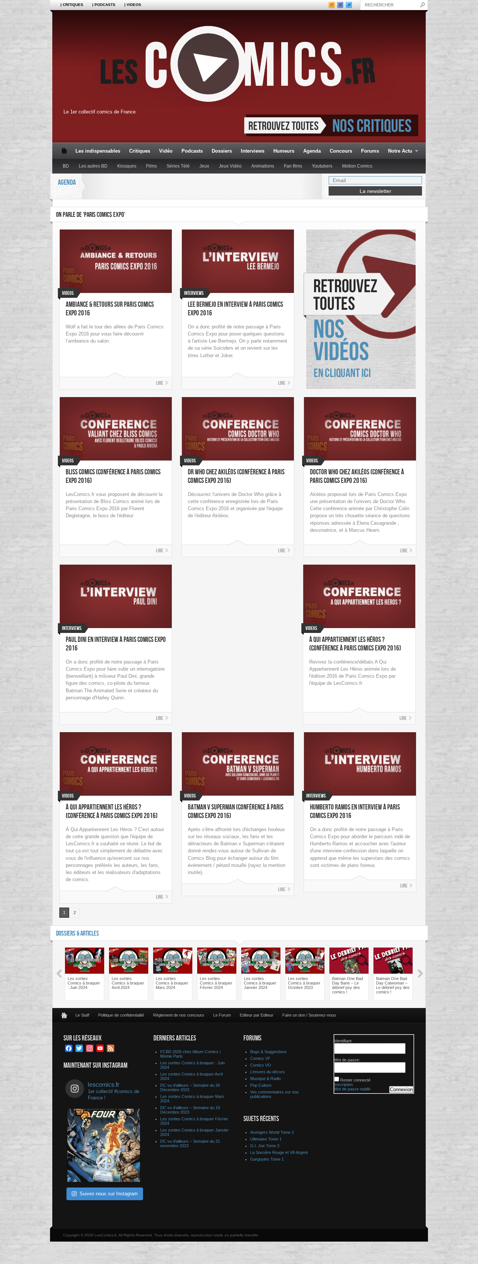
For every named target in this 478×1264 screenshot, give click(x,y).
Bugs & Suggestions (268, 1051)
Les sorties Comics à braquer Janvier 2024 (260, 983)
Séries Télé (178, 166)
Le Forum (222, 1015)
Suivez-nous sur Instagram (109, 1193)
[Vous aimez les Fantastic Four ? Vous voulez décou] (103, 1145)
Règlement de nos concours (178, 1015)
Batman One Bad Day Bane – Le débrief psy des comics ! (347, 985)
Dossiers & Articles (77, 933)
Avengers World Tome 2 (272, 1132)
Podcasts (192, 151)
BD (66, 166)
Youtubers (322, 166)
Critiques (139, 151)
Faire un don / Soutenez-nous (309, 1015)
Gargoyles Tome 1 (267, 1159)
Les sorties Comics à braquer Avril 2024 (128, 983)
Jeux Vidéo (230, 166)
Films (151, 166)
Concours (341, 151)
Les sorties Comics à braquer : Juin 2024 (84, 983)
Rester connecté (355, 1080)
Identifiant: (343, 1041)
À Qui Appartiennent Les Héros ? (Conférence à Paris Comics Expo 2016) (355, 644)
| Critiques (71, 5)
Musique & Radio (265, 1078)
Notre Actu (398, 151)
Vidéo (166, 151)
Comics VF (260, 1058)
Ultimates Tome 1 (266, 1139)
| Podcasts (103, 5)
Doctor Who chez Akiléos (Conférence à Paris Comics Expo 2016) (357, 476)
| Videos (132, 5)
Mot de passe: (347, 1060)
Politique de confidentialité (121, 1015)
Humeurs (283, 151)
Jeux (204, 166)
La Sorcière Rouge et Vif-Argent (279, 1152)
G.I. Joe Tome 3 (264, 1145)
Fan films (293, 166)
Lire (159, 383)
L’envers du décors (267, 1072)
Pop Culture (260, 1085)
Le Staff (82, 1015)
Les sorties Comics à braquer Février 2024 (216, 983)
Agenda (312, 151)
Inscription (343, 1084)
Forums (370, 151)
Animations (262, 166)
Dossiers (222, 151)
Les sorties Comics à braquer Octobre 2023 (304, 983)
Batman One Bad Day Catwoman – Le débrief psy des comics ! (393, 985)
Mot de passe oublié (352, 1089)
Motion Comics (357, 166)
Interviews (252, 151)
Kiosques (126, 166)
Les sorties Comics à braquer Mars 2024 (172, 983)
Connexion (401, 1089)
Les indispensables (97, 151)
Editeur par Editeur (256, 1015)
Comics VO (260, 1065)
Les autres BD (93, 166)
